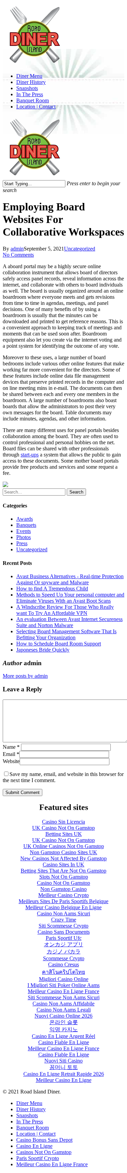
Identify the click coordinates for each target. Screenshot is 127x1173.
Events (23, 531)
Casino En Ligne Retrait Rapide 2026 (63, 1074)
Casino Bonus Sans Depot (44, 1140)
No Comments (18, 255)
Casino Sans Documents (64, 932)
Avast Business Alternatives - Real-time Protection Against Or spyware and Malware (70, 579)
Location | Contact (36, 1134)
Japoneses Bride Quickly (42, 650)
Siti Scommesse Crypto (63, 926)
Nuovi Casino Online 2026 (63, 1016)
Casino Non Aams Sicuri (63, 913)
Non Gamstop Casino (63, 889)
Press (21, 543)
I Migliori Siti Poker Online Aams (63, 985)
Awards (24, 519)
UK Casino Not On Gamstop (63, 828)
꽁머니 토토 (63, 1067)
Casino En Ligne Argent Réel (63, 1036)
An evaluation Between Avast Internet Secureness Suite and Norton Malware (69, 622)
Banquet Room (32, 1128)
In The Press (29, 1121)
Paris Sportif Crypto (37, 1158)
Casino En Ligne (34, 1146)
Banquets (26, 525)
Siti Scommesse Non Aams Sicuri (64, 997)
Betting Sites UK (63, 834)
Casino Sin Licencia (63, 822)
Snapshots (27, 1115)
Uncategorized (79, 249)
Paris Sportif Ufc (64, 938)
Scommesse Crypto (63, 958)
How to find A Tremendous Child (52, 588)
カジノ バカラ (64, 951)
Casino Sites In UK (63, 864)
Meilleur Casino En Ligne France (63, 991)
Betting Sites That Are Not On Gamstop (63, 871)
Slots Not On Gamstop (63, 877)
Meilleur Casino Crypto (63, 895)
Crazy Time (63, 919)
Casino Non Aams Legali (64, 1010)
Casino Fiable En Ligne (63, 1042)
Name (11, 747)
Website (11, 761)
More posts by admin (25, 676)
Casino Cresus (63, 964)
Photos (23, 537)
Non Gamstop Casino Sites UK (63, 852)
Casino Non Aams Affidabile (63, 1003)
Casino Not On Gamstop (63, 883)
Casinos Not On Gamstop (43, 1152)
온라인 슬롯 (63, 1022)
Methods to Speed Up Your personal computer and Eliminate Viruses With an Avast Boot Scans (70, 598)
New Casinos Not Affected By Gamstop (63, 858)
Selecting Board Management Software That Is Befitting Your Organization (66, 634)
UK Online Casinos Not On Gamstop (63, 846)
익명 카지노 (63, 1029)
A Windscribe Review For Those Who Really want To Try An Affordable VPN (65, 610)
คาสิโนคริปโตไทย (63, 972)
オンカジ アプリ (63, 944)
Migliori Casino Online (63, 979)
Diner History (31, 1109)
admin (17, 249)
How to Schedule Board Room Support (58, 643)
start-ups (30, 455)
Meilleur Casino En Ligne (63, 1080)
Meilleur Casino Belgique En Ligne (63, 907)
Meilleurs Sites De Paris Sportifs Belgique (63, 901)
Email (11, 754)
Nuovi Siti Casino (63, 1061)
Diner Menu (29, 1103)
